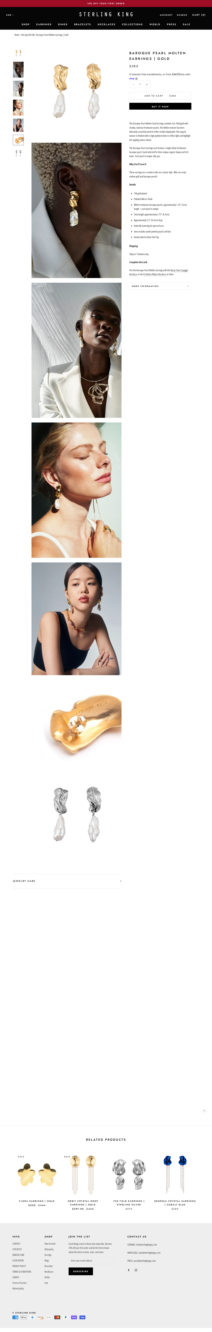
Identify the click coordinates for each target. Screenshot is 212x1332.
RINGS (63, 24)
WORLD (154, 24)
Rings (47, 1260)
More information (145, 286)
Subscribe (80, 1271)
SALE (186, 24)
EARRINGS (44, 24)
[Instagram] (136, 1270)
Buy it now (160, 106)
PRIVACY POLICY (19, 1266)
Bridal (47, 1277)
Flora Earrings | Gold (37, 1201)
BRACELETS (82, 24)
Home (17, 35)
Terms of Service (19, 1283)
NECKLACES (106, 24)
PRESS (171, 24)
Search (182, 15)
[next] (202, 1178)
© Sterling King (24, 1312)
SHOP (26, 24)
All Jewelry (49, 1249)
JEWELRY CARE (24, 881)
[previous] (9, 1178)
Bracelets (49, 1266)
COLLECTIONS (132, 24)
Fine (46, 1283)
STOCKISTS (17, 1249)
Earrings (48, 1255)
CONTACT (16, 1243)
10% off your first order (106, 3)
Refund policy (18, 1288)
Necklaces (49, 1271)
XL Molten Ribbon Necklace (154, 274)
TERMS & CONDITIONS (21, 1271)
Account (166, 15)
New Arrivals (50, 1243)
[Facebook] (128, 1270)
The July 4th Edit (28, 35)
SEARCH (15, 1277)
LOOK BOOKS (18, 1260)
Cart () (199, 15)
